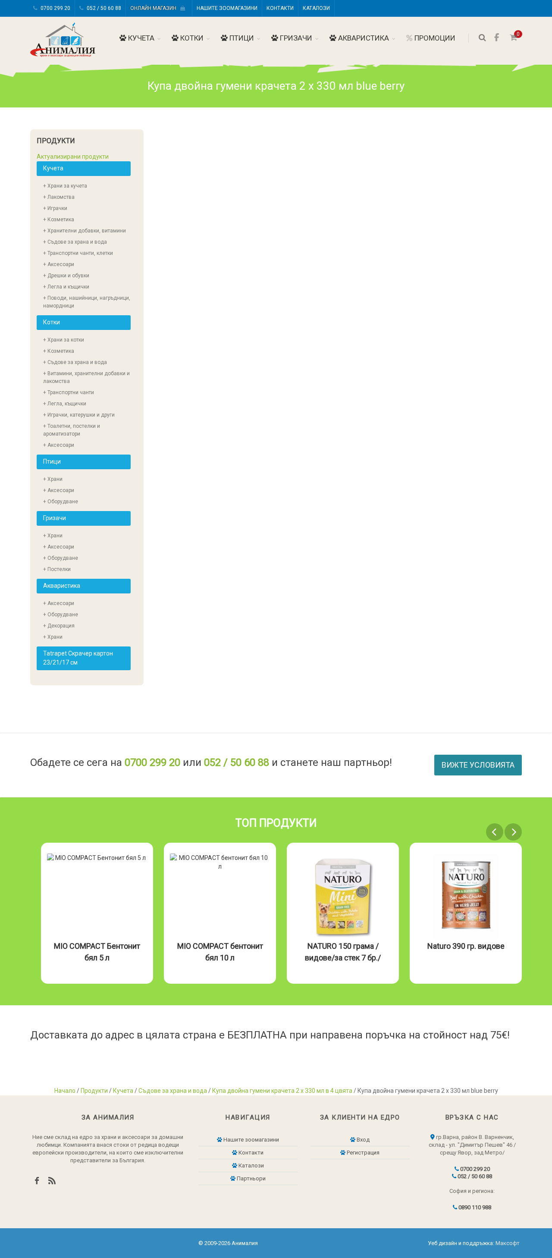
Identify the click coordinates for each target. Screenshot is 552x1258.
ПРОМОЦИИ (434, 38)
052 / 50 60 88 (103, 8)
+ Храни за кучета (65, 186)
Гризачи (295, 38)
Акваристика (362, 38)
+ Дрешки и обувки (66, 276)
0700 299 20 (54, 8)
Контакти (280, 8)
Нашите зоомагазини (227, 8)
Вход (362, 1139)
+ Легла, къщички (64, 404)
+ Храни (53, 479)
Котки (191, 38)
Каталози (316, 8)
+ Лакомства (59, 197)
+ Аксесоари (58, 264)
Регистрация (362, 1152)
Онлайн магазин (155, 8)
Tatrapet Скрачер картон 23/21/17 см (78, 658)
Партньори (250, 1178)
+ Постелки (57, 569)
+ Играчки (55, 208)
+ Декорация (59, 626)
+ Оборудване (60, 502)
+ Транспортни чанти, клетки (78, 253)
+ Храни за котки (63, 340)
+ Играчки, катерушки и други (79, 415)
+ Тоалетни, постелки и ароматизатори (71, 430)
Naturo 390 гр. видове (466, 946)
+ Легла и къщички (66, 287)
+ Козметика (58, 219)
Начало (64, 1090)
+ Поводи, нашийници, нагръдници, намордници (86, 302)
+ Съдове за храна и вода (75, 242)
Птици (241, 38)
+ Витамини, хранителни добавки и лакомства (86, 377)
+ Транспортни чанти (68, 392)
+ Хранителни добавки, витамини (84, 231)
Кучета (140, 38)
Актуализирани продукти (73, 156)
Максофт (508, 1243)
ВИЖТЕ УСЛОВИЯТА (478, 764)
